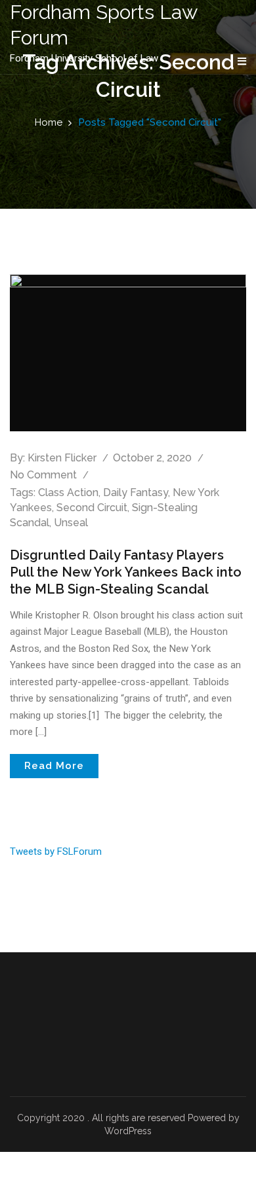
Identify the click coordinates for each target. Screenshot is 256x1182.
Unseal (71, 522)
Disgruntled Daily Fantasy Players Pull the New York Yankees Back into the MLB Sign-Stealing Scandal (126, 572)
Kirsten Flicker (62, 458)
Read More (54, 766)
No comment (43, 475)
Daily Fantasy (135, 492)
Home (48, 122)
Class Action (68, 492)
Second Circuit (91, 507)
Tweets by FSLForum (56, 851)
